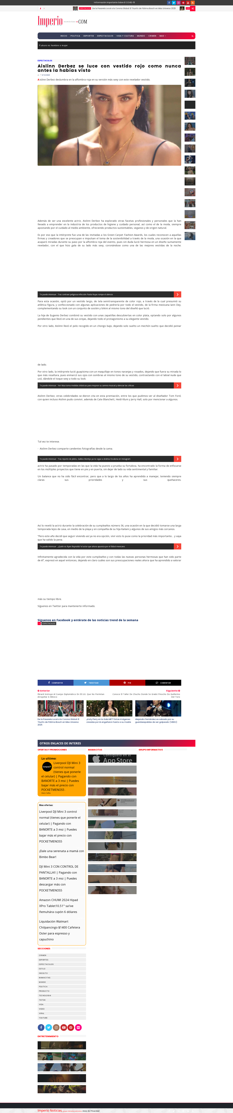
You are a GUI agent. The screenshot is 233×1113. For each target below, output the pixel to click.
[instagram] (179, 3)
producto (44, 991)
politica (43, 986)
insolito (43, 973)
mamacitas (45, 978)
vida (41, 1004)
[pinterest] (183, 3)
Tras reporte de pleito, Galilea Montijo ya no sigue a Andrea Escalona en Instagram (94, 459)
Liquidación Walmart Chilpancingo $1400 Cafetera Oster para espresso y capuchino (59, 930)
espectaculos (47, 8)
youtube (43, 1018)
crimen (42, 955)
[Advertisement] (146, 22)
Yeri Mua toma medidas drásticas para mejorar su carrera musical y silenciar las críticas (96, 385)
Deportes (88, 35)
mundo (42, 982)
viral (41, 1013)
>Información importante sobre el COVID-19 (104, 2)
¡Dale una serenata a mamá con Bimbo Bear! (61, 854)
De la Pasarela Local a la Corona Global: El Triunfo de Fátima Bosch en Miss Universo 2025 (96, 8)
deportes (43, 960)
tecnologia (45, 995)
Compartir (57, 683)
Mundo (141, 35)
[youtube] (188, 3)
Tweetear (94, 683)
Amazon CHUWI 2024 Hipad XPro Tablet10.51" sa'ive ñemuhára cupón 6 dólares (58, 906)
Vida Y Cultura (125, 35)
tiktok (42, 1000)
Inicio (63, 35)
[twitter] (174, 3)
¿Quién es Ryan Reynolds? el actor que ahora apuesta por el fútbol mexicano (91, 546)
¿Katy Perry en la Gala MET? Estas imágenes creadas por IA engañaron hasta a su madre (108, 720)
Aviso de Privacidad (91, 1111)
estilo (42, 969)
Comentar (165, 683)
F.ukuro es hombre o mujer (53, 45)
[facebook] (169, 3)
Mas (162, 35)
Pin (129, 683)
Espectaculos (105, 35)
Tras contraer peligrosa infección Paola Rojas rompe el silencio (85, 294)
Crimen (152, 35)
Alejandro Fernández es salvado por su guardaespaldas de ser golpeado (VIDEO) (156, 720)
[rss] (193, 3)
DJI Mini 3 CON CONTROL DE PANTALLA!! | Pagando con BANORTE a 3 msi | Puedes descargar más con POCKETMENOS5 (58, 878)
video (42, 1009)
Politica (75, 35)
